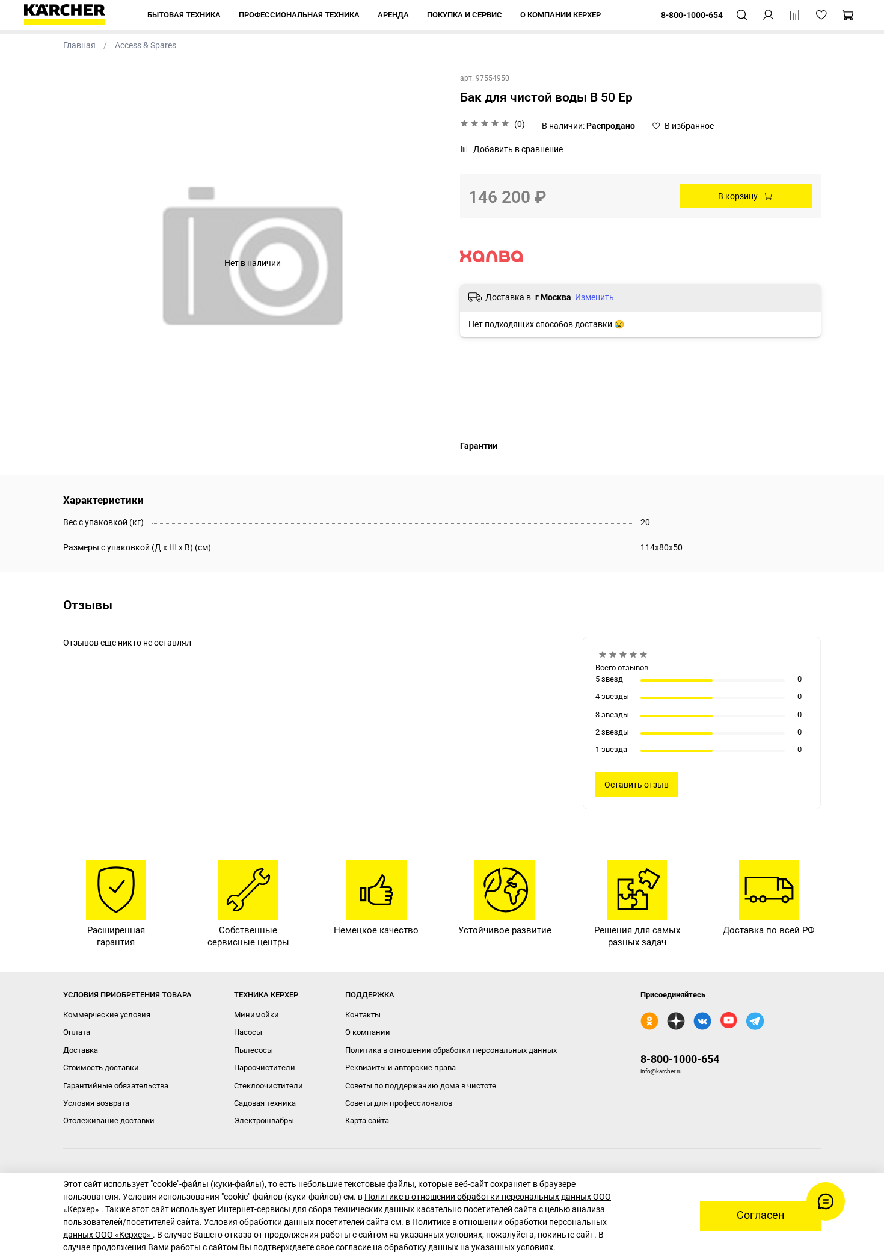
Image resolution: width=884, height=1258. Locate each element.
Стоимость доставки (101, 1067)
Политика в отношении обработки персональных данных (451, 1050)
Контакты (363, 1014)
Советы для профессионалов (398, 1103)
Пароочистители (264, 1067)
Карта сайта (367, 1120)
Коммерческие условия (106, 1014)
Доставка (80, 1050)
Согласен (760, 1215)
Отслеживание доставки (109, 1120)
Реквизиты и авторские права (400, 1067)
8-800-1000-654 (679, 1059)
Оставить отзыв (636, 784)
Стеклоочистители (268, 1085)
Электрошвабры (264, 1120)
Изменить (594, 297)
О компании (367, 1032)
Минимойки (256, 1014)
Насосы (248, 1032)
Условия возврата (96, 1103)
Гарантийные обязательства (115, 1085)
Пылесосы (253, 1050)
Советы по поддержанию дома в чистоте (420, 1085)
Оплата (76, 1032)
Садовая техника (265, 1103)
